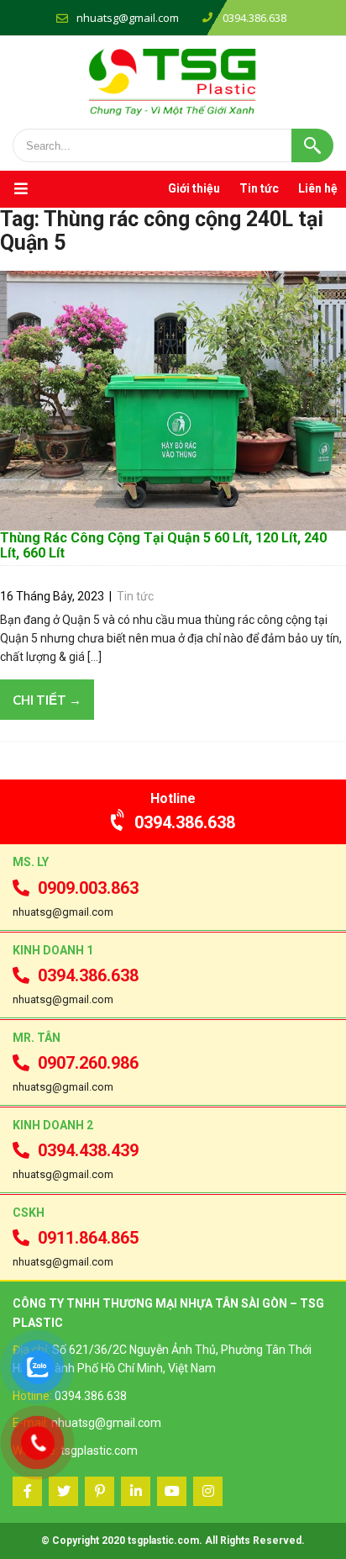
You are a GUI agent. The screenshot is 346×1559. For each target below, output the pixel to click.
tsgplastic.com (99, 1450)
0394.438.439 (88, 1150)
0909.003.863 (88, 888)
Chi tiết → (47, 699)
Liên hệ (318, 188)
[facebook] (27, 1491)
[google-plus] (99, 1491)
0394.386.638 (184, 822)
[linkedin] (135, 1491)
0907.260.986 (88, 1063)
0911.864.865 (88, 1238)
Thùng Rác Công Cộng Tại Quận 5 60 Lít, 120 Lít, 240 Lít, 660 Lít (163, 545)
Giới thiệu (194, 188)
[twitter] (63, 1491)
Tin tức (259, 188)
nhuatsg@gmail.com (127, 17)
